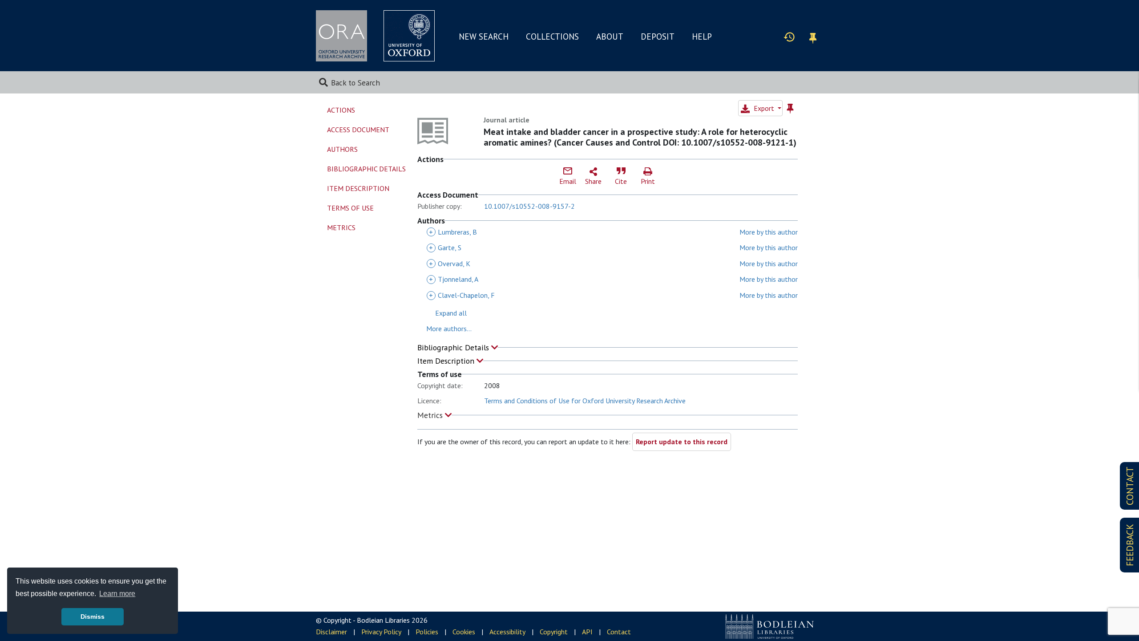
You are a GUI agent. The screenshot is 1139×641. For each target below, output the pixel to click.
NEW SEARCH (484, 36)
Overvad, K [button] (449, 263)
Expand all (451, 312)
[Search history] (789, 36)
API (587, 631)
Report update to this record (681, 441)
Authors (342, 149)
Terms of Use (350, 207)
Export (764, 108)
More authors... (449, 328)
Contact (619, 631)
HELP (702, 36)
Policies (427, 631)
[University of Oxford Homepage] (409, 35)
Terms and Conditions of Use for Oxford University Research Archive (585, 400)
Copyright (554, 631)
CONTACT (1130, 486)
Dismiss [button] (93, 616)
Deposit (658, 36)
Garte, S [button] (445, 247)
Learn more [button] (117, 593)
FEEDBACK (1130, 545)
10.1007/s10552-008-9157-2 (529, 206)
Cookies (463, 631)
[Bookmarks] (813, 36)
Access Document (358, 129)
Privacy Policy (381, 631)
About (609, 36)
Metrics (431, 415)
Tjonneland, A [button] (453, 279)
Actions (341, 109)
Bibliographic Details (454, 347)
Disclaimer (331, 631)
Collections (552, 36)
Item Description (447, 361)
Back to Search (355, 82)
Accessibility (507, 631)
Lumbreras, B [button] (453, 231)
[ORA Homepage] (341, 35)
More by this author (768, 231)
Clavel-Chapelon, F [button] (462, 295)
